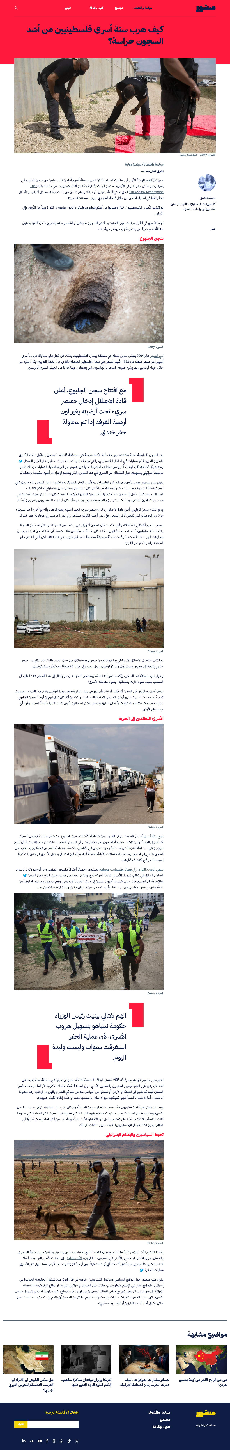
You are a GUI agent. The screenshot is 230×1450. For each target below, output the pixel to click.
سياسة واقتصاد (143, 8)
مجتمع (119, 8)
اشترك (21, 1424)
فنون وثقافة (96, 8)
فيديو (68, 8)
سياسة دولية (133, 164)
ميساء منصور (208, 197)
